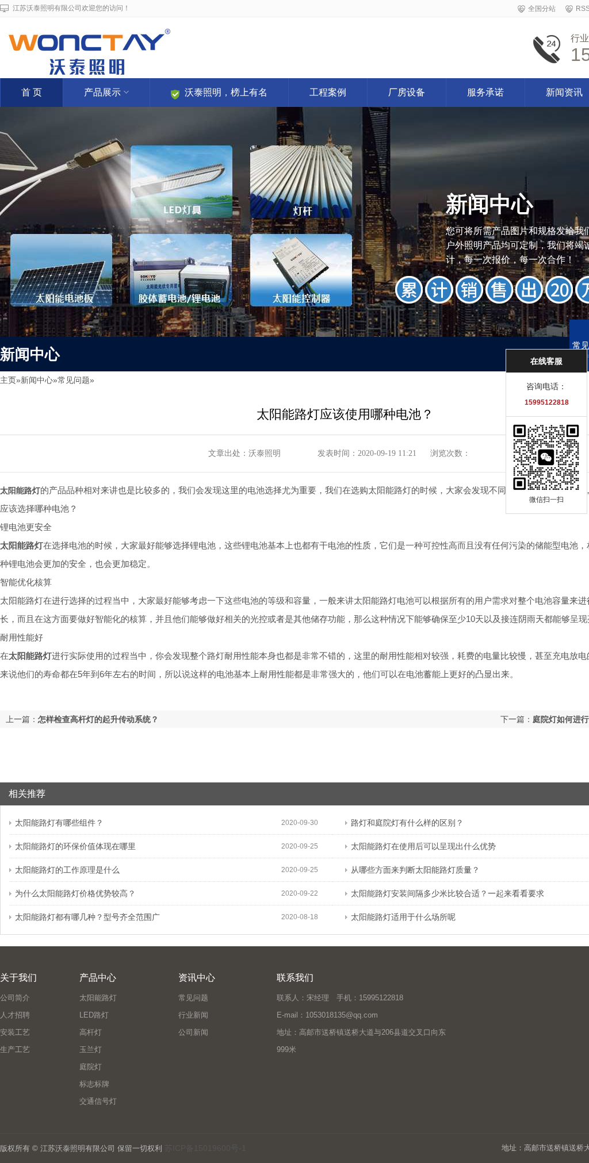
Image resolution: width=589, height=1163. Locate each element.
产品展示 (102, 92)
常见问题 (74, 380)
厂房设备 (406, 92)
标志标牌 (94, 1084)
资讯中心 (196, 977)
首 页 (31, 92)
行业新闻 (193, 1015)
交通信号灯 (98, 1101)
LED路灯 (94, 1015)
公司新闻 (193, 1032)
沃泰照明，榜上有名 (226, 92)
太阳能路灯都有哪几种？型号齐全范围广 (87, 917)
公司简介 (15, 997)
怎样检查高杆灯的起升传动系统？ (98, 719)
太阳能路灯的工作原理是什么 (67, 869)
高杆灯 (90, 1032)
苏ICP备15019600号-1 (205, 1148)
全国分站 (542, 9)
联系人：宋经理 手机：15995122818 (340, 997)
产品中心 (97, 977)
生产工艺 (15, 1049)
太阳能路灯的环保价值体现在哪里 (75, 846)
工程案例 (327, 92)
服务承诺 (485, 92)
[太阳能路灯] (203, 44)
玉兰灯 (90, 1049)
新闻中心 (37, 380)
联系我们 (295, 977)
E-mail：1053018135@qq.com (327, 1015)
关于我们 (18, 977)
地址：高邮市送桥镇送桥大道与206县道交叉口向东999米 (361, 1041)
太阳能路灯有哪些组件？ (59, 822)
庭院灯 (90, 1066)
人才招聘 (15, 1015)
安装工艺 (15, 1032)
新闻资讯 (564, 92)
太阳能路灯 (98, 997)
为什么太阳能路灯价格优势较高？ (75, 893)
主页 (8, 380)
